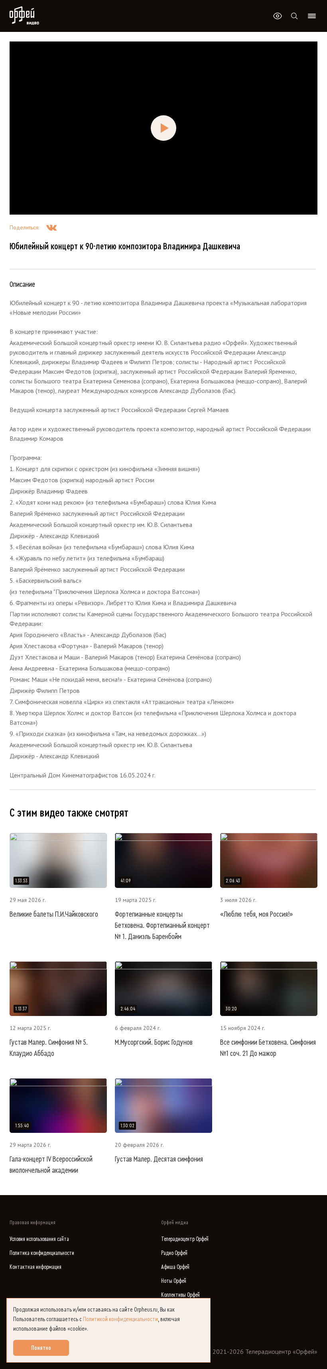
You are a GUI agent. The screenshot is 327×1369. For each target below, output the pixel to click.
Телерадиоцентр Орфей (185, 1239)
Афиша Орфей (175, 1267)
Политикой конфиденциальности (120, 1319)
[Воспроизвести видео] (163, 128)
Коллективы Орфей (180, 1295)
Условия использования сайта (39, 1239)
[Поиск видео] (294, 16)
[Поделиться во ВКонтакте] (51, 227)
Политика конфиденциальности (42, 1253)
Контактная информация (35, 1267)
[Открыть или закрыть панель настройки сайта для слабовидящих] (278, 16)
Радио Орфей (174, 1253)
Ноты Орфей (173, 1281)
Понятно (41, 1348)
